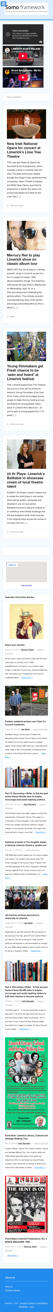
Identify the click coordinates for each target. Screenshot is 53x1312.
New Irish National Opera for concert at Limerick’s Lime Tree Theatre (24, 150)
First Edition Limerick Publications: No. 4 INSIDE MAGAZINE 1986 (26, 1240)
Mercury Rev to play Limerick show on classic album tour (23, 259)
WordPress (23, 1306)
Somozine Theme (27, 1303)
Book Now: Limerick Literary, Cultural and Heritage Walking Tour (26, 1137)
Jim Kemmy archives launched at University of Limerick (22, 916)
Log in (31, 1306)
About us (9, 1286)
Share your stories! (15, 644)
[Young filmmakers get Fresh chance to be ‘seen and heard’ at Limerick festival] (26, 346)
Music (12, 316)
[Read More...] (27, 677)
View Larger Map (26, 585)
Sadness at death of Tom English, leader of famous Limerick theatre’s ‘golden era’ (26, 843)
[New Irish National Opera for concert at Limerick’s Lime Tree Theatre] (26, 124)
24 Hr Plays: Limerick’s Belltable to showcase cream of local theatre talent (26, 480)
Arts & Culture (16, 206)
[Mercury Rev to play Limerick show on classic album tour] (26, 235)
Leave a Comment (40, 729)
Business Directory (12, 1290)
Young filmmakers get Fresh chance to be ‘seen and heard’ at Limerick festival (25, 372)
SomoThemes (42, 1303)
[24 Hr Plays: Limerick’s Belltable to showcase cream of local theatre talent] (26, 454)
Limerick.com (26, 9)
